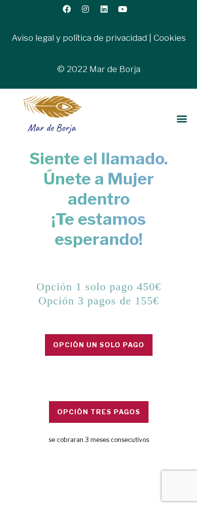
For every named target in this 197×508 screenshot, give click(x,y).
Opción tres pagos (98, 412)
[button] (181, 118)
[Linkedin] (108, 13)
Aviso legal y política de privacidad (79, 38)
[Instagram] (89, 13)
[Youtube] (127, 13)
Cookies (170, 38)
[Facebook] (71, 13)
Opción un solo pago (98, 345)
